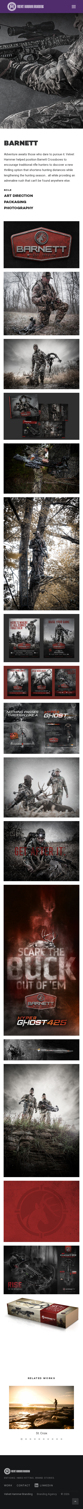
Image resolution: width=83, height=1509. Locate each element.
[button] (73, 6)
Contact (23, 1485)
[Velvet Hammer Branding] (25, 6)
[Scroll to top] (75, 1501)
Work (8, 1485)
